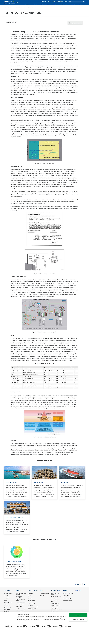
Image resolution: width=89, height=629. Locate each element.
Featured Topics (63, 4)
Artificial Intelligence (55, 605)
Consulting (30, 598)
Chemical (6, 598)
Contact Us (81, 4)
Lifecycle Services (31, 603)
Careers (54, 1)
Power (5, 600)
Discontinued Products (32, 610)
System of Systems (55, 600)
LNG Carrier (65, 482)
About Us (49, 1)
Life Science (30, 605)
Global (66, 1)
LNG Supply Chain (11, 482)
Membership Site (60, 1)
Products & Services (45, 4)
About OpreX (53, 598)
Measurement (30, 597)
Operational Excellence (20, 602)
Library (54, 4)
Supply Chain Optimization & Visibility (20, 608)
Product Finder (66, 597)
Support (73, 4)
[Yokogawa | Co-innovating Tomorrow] (9, 2)
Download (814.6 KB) (75, 23)
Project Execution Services (31, 601)
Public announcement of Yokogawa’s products (33, 607)
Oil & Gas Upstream (8, 593)
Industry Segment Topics (56, 596)
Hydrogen (6, 604)
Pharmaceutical (7, 607)
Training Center (66, 595)
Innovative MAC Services (13, 561)
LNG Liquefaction (39, 482)
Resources (14, 8)
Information (30, 593)
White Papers (20, 8)
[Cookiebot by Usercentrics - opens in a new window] (8, 626)
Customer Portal (66, 598)
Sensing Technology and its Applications (56, 610)
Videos (41, 597)
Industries (27, 4)
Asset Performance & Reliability (20, 600)
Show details (68, 626)
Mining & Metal (7, 605)
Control (29, 595)
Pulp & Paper (7, 611)
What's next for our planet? (55, 594)
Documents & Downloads (45, 593)
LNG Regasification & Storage (15, 517)
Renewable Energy (8, 602)
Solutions (35, 4)
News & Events (43, 1)
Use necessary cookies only (78, 619)
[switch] (37, 626)
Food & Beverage (7, 609)
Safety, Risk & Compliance (19, 597)
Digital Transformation (55, 603)
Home (5, 8)
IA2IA (52, 601)
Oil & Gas (6, 595)
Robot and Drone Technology (54, 607)
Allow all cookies (78, 615)
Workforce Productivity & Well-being (21, 594)
